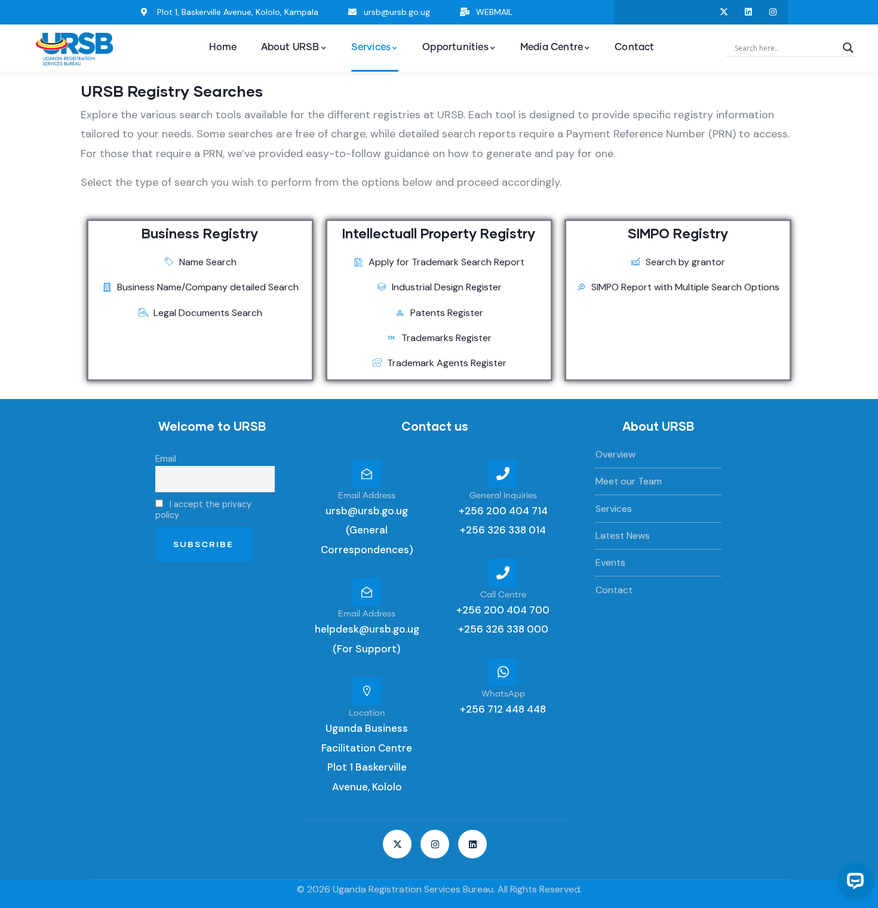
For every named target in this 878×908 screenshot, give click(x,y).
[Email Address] (366, 473)
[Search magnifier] (848, 47)
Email (165, 458)
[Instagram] (773, 12)
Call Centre (503, 595)
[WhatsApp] (503, 672)
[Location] (366, 691)
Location (367, 713)
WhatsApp (503, 694)
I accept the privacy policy (203, 509)
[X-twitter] (724, 12)
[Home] (74, 49)
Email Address (366, 496)
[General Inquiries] (503, 473)
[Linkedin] (748, 12)
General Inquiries (503, 496)
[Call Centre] (503, 573)
